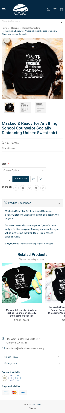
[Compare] (55, 10)
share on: (7, 186)
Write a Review (8, 148)
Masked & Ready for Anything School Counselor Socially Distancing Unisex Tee (21, 313)
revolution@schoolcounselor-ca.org (25, 348)
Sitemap (32, 408)
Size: (5, 163)
